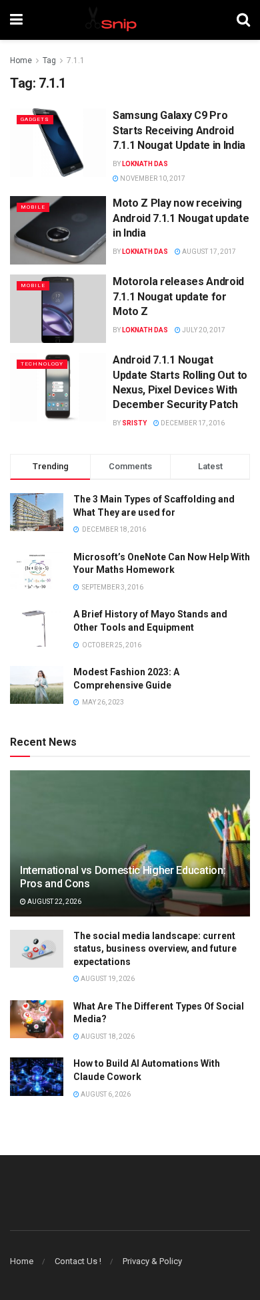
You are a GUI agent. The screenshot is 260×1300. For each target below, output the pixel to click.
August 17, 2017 (208, 251)
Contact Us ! (78, 1261)
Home (21, 60)
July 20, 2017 (203, 330)
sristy (134, 423)
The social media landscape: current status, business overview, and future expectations (155, 948)
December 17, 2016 (192, 423)
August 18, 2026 (107, 1036)
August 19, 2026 (107, 978)
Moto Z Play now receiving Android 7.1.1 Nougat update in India (181, 218)
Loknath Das (145, 163)
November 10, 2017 (152, 178)
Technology (42, 364)
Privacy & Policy (152, 1261)
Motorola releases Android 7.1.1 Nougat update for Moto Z (178, 296)
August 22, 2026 (53, 901)
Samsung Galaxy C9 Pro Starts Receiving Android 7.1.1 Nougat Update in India (179, 130)
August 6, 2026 (105, 1094)
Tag (49, 60)
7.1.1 (76, 60)
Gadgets (35, 119)
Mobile (33, 207)
